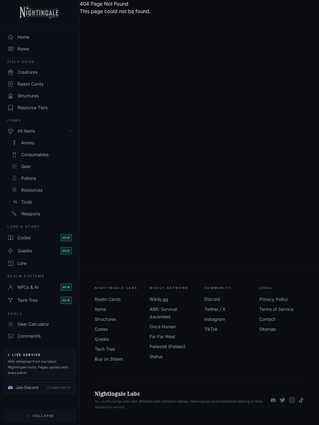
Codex (101, 329)
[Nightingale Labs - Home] (39, 12)
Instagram (214, 319)
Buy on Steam (109, 359)
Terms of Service (276, 309)
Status (156, 356)
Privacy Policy (273, 299)
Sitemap (267, 329)
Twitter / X (215, 309)
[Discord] (273, 400)
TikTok (211, 329)
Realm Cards (108, 299)
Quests (102, 339)
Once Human (163, 326)
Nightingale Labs (117, 394)
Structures (105, 319)
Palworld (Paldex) (167, 346)
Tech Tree (105, 349)
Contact (267, 319)
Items (100, 309)
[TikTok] (301, 400)
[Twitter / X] (282, 400)
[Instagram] (292, 400)
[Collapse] (70, 130)
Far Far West (162, 336)
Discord (212, 299)
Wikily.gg (159, 299)
